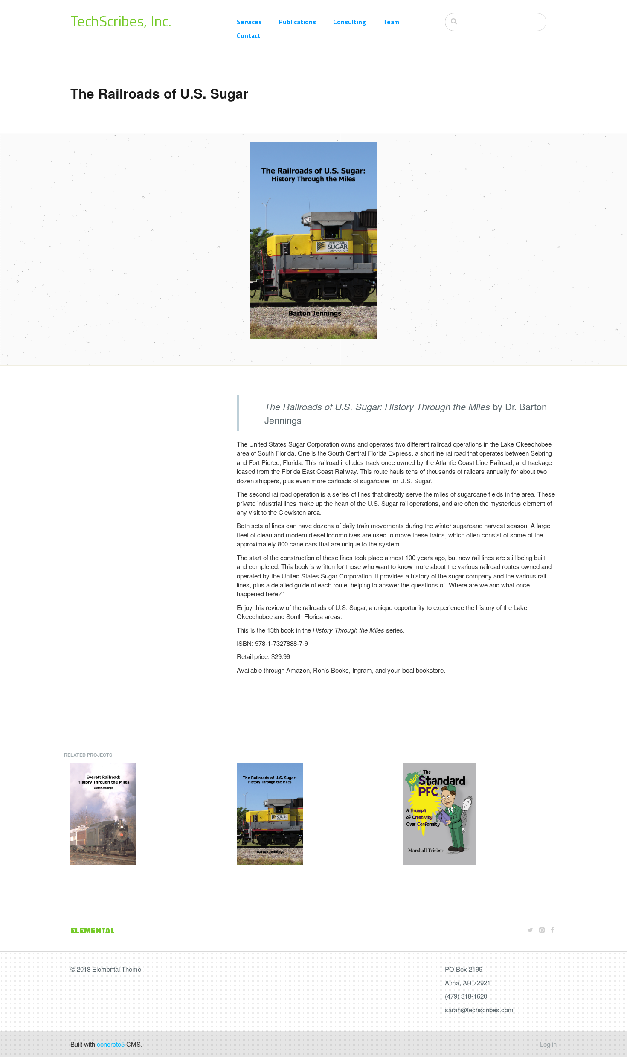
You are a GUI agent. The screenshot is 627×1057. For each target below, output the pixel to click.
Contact (249, 36)
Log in (548, 1044)
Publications (297, 22)
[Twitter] (530, 929)
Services (249, 22)
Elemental (92, 930)
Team (391, 22)
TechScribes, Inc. (120, 21)
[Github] (542, 929)
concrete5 (111, 1044)
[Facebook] (552, 929)
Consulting (349, 22)
